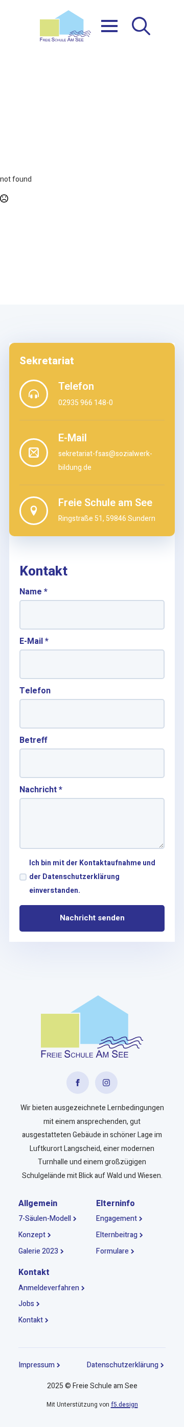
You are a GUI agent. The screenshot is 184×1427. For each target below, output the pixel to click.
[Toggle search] (141, 26)
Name (33, 592)
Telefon (35, 691)
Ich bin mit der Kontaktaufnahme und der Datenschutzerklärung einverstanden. (92, 876)
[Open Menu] (109, 26)
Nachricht (40, 790)
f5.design (124, 1404)
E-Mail (34, 641)
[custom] (77, 1082)
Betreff (33, 740)
